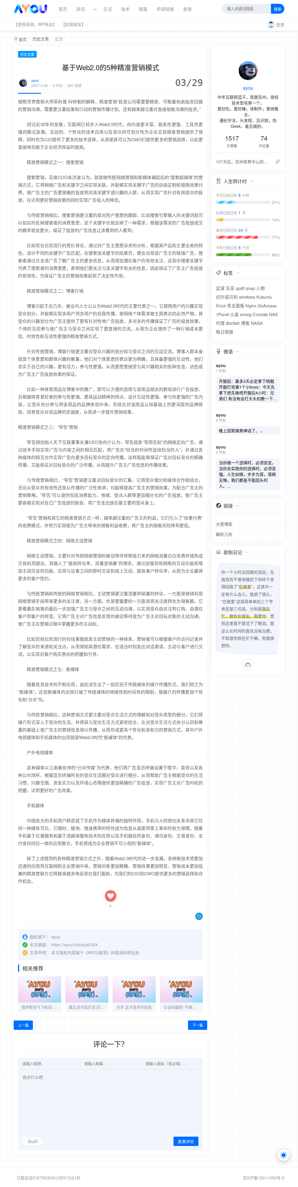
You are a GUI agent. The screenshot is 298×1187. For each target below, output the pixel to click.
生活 (107, 9)
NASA (257, 323)
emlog (245, 314)
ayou (35, 80)
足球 (220, 288)
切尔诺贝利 (227, 297)
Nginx (251, 305)
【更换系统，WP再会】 (35, 24)
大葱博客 (224, 524)
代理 (220, 323)
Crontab (260, 314)
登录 (187, 9)
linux (221, 305)
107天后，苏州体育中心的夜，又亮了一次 (243, 161)
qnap (250, 288)
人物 (260, 288)
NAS (273, 314)
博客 (245, 323)
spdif (240, 288)
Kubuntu (264, 297)
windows (247, 297)
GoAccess (267, 305)
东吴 (230, 288)
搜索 (277, 9)
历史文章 (41, 39)
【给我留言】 (73, 24)
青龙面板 (235, 305)
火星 (234, 314)
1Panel (222, 314)
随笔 (143, 9)
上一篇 (23, 1025)
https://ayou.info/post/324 (74, 944)
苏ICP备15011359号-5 (263, 1178)
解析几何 (224, 534)
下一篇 (197, 1025)
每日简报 (224, 332)
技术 (125, 9)
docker (233, 323)
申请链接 (165, 9)
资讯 (80, 9)
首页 (62, 9)
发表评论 (186, 1141)
